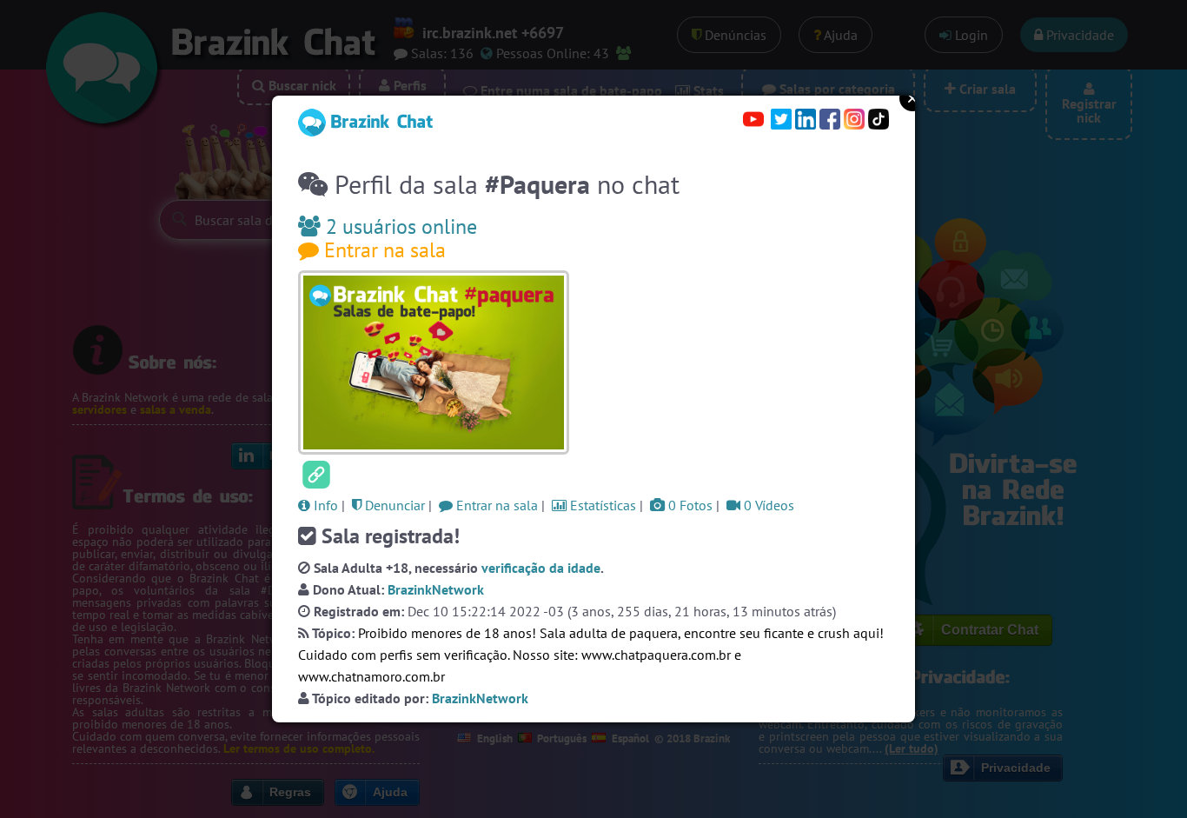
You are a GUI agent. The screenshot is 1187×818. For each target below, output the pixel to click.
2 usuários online (399, 226)
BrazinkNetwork (436, 589)
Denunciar (393, 505)
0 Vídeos (767, 505)
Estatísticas (601, 505)
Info (324, 505)
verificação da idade (540, 567)
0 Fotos (689, 505)
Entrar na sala (382, 249)
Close (912, 98)
